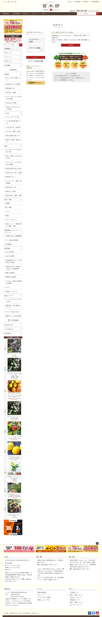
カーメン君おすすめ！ (13, 312)
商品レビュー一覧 (43, 600)
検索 (97, 13)
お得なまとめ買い (11, 103)
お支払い (6, 556)
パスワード (34, 48)
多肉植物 (9, 244)
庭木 (6, 146)
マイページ (36, 13)
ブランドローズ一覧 (12, 117)
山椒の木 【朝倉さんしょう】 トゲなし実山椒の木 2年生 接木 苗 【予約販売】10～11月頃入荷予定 (14, 495)
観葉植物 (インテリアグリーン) (11, 231)
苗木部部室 (17, 13)
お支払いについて (75, 597)
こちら (45, 564)
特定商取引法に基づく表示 (15, 613)
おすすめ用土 (10, 252)
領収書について (75, 600)
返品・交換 (72, 556)
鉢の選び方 (8, 333)
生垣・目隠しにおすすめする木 (14, 157)
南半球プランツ (11, 177)
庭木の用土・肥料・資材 (14, 195)
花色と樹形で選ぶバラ (13, 135)
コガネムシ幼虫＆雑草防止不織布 (14, 282)
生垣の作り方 (9, 325)
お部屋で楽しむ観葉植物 (14, 236)
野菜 (7, 215)
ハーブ (8, 211)
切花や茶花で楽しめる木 (14, 168)
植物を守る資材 (11, 277)
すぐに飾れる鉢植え (12, 240)
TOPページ (8, 53)
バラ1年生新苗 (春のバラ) (13, 122)
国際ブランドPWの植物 (13, 316)
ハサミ (8, 287)
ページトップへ (97, 543)
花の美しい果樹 (11, 92)
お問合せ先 (7, 588)
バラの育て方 (9, 329)
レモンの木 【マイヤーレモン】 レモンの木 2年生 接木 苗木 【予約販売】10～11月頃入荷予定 (14, 457)
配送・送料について (76, 595)
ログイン (70, 1)
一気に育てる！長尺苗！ (14, 127)
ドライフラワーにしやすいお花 (14, 300)
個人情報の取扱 (26, 613)
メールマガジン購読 (43, 597)
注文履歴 (7, 65)
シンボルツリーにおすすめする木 (14, 151)
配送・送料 (39, 556)
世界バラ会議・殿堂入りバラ (14, 141)
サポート (71, 588)
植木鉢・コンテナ (11, 291)
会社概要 (6, 613)
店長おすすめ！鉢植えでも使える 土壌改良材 (14, 267)
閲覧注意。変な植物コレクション (14, 306)
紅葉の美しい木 (11, 187)
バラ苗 (7, 113)
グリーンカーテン (11, 220)
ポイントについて (75, 605)
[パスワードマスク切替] (41, 50)
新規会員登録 (41, 592)
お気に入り (26, 13)
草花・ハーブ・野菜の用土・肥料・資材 (14, 225)
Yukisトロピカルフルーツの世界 (13, 108)
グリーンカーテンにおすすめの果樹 (14, 98)
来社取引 (7, 13)
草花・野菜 (8, 200)
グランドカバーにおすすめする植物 (14, 163)
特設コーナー (9, 296)
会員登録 (78, 1)
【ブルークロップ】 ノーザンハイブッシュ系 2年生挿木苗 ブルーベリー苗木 (14, 515)
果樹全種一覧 (10, 88)
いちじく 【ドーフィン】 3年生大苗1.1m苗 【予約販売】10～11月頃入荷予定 (14, 437)
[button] (35, 82)
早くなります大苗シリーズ (14, 79)
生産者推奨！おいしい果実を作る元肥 (14, 261)
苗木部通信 (95, 1)
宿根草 (8, 203)
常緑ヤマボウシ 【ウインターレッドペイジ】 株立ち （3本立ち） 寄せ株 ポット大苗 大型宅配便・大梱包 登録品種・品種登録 (14, 375)
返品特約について (35, 613)
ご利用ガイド (86, 1)
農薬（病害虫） (11, 273)
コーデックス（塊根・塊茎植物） (14, 182)
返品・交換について (76, 602)
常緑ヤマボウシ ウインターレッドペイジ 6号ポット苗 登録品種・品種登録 (14, 417)
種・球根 (9, 207)
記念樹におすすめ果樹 (13, 84)
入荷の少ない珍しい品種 (14, 172)
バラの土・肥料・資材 (13, 131)
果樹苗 (7, 74)
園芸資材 (7, 248)
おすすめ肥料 (10, 256)
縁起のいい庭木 (11, 191)
